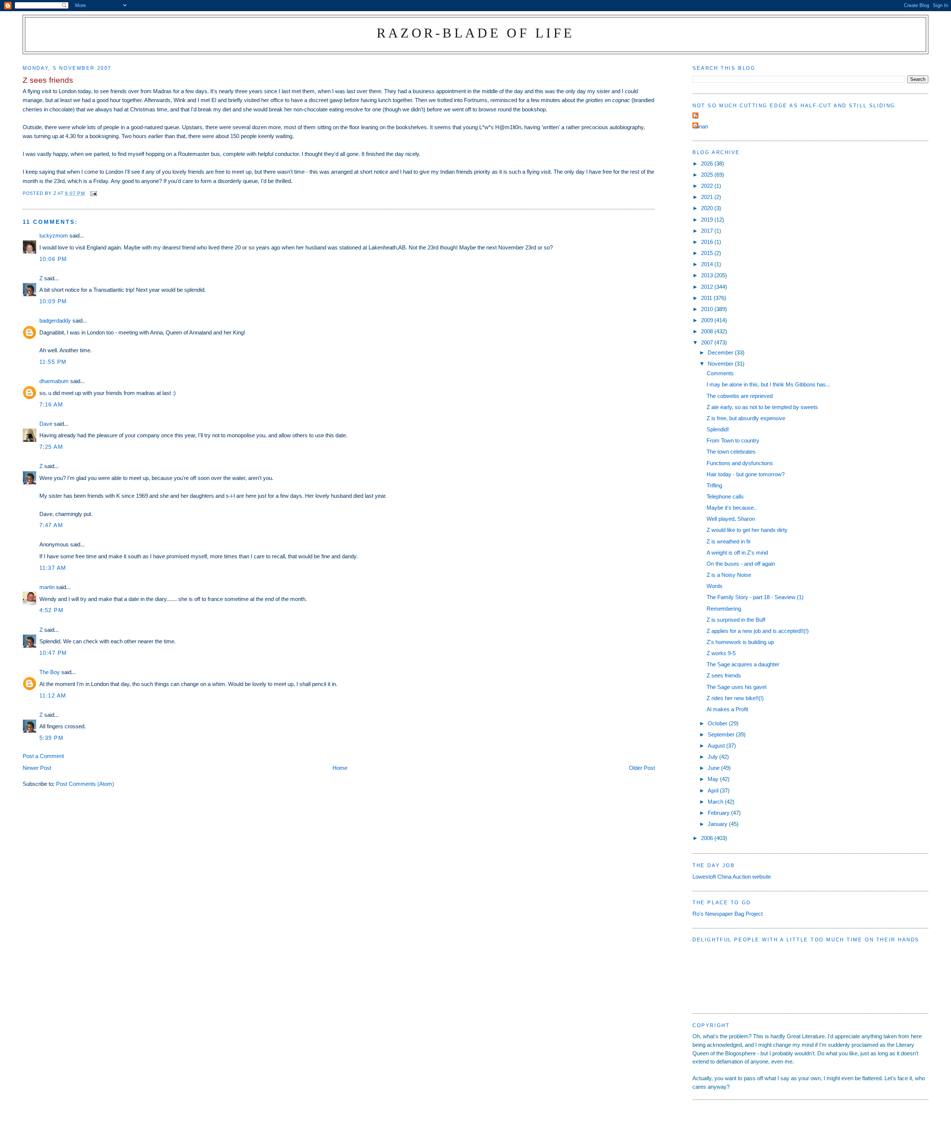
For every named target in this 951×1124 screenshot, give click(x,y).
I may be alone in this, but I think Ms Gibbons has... (768, 384)
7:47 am (51, 525)
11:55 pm (53, 362)
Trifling (714, 485)
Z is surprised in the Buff (736, 620)
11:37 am (52, 568)
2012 (707, 287)
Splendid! (718, 429)
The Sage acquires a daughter (743, 664)
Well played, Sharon (731, 519)
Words (715, 586)
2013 (707, 275)
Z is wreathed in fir (729, 541)
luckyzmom (53, 235)
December (721, 352)
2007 (707, 342)
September (722, 734)
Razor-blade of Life (476, 32)
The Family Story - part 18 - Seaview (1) (755, 597)
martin (47, 587)
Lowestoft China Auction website (731, 876)
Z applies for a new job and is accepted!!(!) (758, 631)
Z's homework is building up (740, 642)
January (718, 824)
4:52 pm (51, 610)
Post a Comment (43, 756)
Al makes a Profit (727, 709)
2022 (707, 186)
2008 (707, 331)
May (714, 779)
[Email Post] (93, 193)
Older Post (642, 768)
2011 (707, 298)
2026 (707, 163)
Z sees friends (724, 675)
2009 (707, 320)
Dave (45, 424)
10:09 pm (53, 301)
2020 (707, 208)
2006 (707, 838)
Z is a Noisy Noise (729, 575)
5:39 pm (51, 738)
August (717, 745)
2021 (707, 197)
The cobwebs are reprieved (740, 396)
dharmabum (54, 381)
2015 (707, 253)
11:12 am (52, 695)
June (714, 768)
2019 (707, 219)
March (716, 801)
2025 (707, 174)
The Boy (49, 672)
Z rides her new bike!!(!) (735, 698)
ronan (701, 126)
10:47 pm (53, 653)
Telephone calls (725, 496)
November (721, 363)
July (713, 757)
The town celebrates (731, 451)
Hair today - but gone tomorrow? (746, 474)
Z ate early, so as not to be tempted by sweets (762, 407)
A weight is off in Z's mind (737, 552)
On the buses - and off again (741, 564)
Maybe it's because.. (732, 507)
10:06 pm (53, 259)
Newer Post (37, 768)
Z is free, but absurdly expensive (746, 418)
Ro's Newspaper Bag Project (727, 914)
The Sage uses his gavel (736, 687)
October (718, 723)
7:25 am (51, 447)
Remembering (724, 608)
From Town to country (733, 440)
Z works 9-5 (721, 653)
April (714, 790)
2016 (707, 242)
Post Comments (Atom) (85, 784)
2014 (707, 264)
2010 (707, 309)
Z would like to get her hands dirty (747, 530)
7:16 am (51, 404)
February (719, 813)
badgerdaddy (55, 320)
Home (339, 768)
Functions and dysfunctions (740, 463)
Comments (720, 373)
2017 (707, 231)
